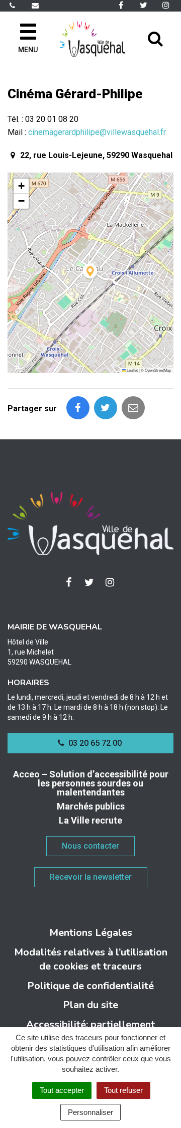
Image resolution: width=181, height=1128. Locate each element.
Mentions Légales (90, 932)
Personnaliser (90, 1112)
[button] (91, 272)
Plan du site (90, 1005)
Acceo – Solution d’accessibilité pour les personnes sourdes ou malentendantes (90, 783)
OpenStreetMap (158, 370)
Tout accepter (62, 1090)
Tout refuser (123, 1090)
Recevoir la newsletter (91, 877)
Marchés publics (91, 806)
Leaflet (132, 370)
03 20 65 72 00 (94, 743)
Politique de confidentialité (90, 986)
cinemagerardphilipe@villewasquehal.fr (97, 132)
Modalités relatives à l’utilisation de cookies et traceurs (90, 959)
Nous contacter (90, 846)
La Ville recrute (90, 820)
